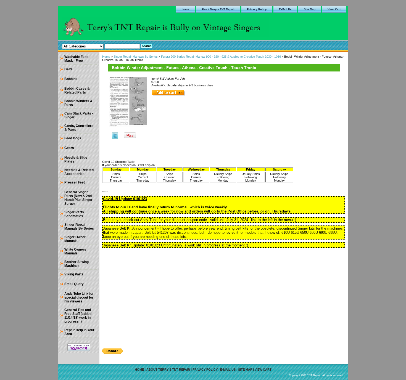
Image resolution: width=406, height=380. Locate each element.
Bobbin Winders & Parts (78, 103)
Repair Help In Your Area (79, 332)
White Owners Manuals (75, 251)
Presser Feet (74, 182)
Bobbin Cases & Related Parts (77, 90)
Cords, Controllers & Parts (78, 128)
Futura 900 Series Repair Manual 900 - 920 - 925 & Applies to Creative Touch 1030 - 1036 (221, 56)
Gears (69, 148)
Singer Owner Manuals (75, 239)
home (185, 9)
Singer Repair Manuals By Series (136, 56)
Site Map (309, 9)
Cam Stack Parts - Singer (78, 115)
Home (106, 56)
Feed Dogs (72, 138)
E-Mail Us (285, 9)
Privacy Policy (257, 9)
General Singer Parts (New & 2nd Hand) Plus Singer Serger (78, 198)
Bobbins (70, 79)
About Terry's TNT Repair (218, 9)
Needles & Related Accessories (79, 172)
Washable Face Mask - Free (76, 59)
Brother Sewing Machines (76, 264)
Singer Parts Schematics (74, 214)
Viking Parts (73, 274)
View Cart (334, 9)
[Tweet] (115, 137)
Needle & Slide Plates (75, 159)
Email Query (74, 284)
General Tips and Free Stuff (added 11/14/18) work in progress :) (77, 315)
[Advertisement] (223, 296)
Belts (68, 69)
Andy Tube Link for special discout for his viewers (79, 297)
